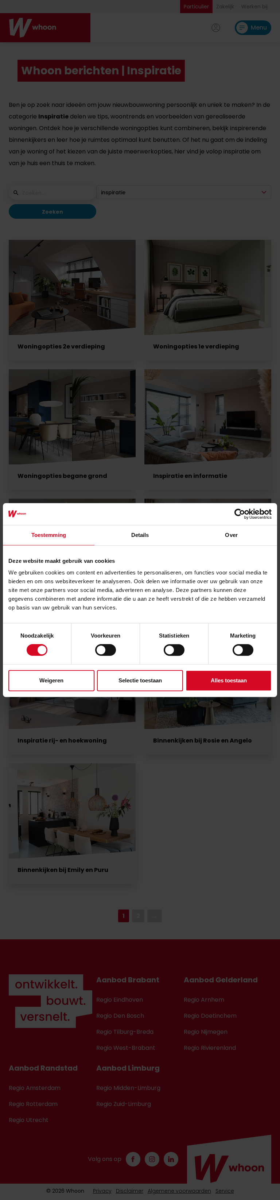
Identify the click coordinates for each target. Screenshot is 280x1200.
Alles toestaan (229, 680)
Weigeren (51, 680)
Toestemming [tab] (48, 535)
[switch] (105, 650)
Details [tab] (140, 535)
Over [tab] (231, 535)
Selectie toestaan (140, 680)
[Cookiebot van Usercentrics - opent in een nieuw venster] (240, 514)
